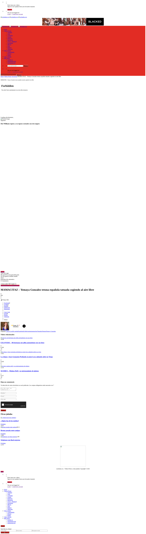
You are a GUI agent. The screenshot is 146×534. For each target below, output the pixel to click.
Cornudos (10, 35)
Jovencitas (10, 43)
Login (9, 14)
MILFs (9, 44)
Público (9, 47)
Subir (2, 471)
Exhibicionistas (27, 331)
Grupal (9, 37)
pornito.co (10, 60)
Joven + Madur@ (12, 41)
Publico (17, 285)
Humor (9, 53)
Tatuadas (39, 331)
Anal (8, 34)
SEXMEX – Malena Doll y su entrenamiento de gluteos (20, 371)
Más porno (7, 58)
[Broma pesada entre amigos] (9, 427)
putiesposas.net (11, 63)
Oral (8, 46)
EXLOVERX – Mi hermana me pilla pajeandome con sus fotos (22, 343)
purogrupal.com (11, 61)
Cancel (2, 271)
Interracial (10, 40)
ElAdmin (3, 424)
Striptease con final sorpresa (10, 440)
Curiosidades (10, 52)
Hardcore (9, 38)
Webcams (10, 49)
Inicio (5, 29)
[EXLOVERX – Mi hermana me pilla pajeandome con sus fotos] (17, 338)
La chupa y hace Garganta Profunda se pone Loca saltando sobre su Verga (27, 357)
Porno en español (10, 285)
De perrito (15, 331)
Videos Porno (7, 31)
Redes (9, 55)
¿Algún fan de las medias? (10, 421)
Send (2, 532)
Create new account (17, 14)
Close (2, 526)
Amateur (9, 32)
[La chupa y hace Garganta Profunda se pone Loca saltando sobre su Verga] (21, 352)
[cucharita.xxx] (14, 17)
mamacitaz (34, 331)
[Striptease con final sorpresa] (9, 436)
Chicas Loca (9, 331)
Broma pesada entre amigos (10, 430)
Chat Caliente (7, 56)
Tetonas (44, 331)
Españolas (20, 331)
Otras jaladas (7, 50)
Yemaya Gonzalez (51, 331)
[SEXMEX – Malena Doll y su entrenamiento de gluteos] (15, 366)
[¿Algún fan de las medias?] (8, 417)
